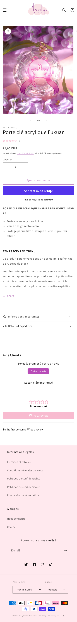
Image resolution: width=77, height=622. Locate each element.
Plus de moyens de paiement (38, 199)
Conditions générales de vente (25, 470)
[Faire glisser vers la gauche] (30, 121)
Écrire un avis (38, 371)
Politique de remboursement (24, 487)
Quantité (7, 159)
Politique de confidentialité (23, 478)
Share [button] (10, 295)
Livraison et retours (19, 462)
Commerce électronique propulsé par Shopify (46, 616)
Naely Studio (24, 616)
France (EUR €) (24, 589)
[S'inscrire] (65, 550)
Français (52, 589)
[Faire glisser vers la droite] (46, 121)
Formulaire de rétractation (23, 495)
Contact (11, 527)
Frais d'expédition (25, 153)
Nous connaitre (16, 518)
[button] (5, 10)
